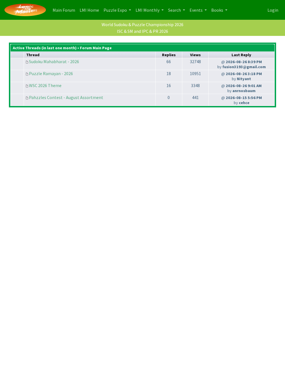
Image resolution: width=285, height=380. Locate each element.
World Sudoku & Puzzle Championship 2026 (142, 24)
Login (272, 10)
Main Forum (65, 10)
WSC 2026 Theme (45, 85)
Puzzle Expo (116, 10)
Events (196, 10)
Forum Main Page (96, 47)
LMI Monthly (148, 10)
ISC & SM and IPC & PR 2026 (142, 31)
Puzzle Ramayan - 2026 (51, 73)
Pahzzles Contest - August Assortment (66, 97)
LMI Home (90, 10)
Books (217, 10)
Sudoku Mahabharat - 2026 (54, 61)
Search (175, 10)
